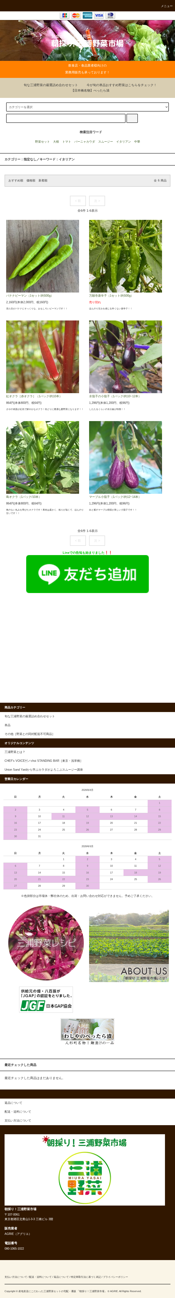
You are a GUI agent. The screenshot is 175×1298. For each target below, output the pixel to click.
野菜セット (42, 141)
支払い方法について (16, 1277)
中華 (137, 141)
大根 (56, 141)
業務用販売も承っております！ (87, 72)
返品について (61, 1277)
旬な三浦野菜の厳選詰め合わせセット (51, 85)
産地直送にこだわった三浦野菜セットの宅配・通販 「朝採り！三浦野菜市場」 (62, 1291)
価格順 (30, 180)
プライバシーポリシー (115, 1277)
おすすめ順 (15, 180)
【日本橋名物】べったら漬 (90, 90)
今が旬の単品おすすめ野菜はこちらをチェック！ (122, 85)
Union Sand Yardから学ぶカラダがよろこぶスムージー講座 (44, 769)
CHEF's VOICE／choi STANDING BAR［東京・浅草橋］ (44, 760)
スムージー (105, 141)
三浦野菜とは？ (15, 752)
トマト (66, 141)
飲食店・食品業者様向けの (87, 65)
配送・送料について (40, 1277)
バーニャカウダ (84, 141)
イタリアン (123, 141)
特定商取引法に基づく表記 (86, 1277)
